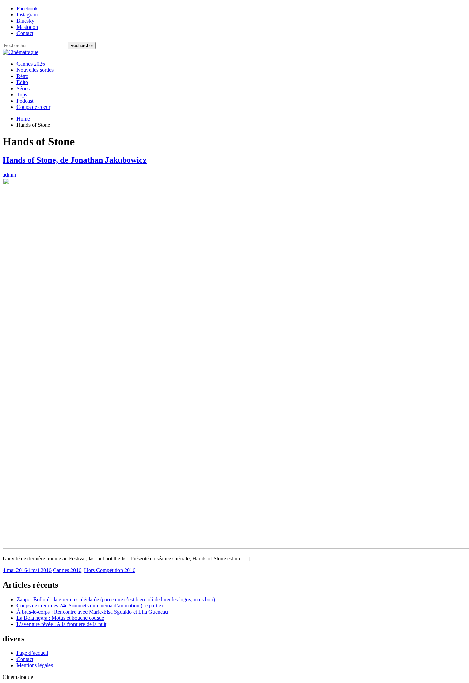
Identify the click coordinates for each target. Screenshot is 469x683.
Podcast (24, 101)
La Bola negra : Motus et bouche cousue (60, 618)
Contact (24, 33)
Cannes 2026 (30, 64)
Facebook (27, 8)
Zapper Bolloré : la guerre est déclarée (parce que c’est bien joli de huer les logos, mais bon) (115, 599)
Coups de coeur (33, 107)
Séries (23, 88)
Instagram (27, 15)
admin (9, 175)
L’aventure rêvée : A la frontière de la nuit (61, 624)
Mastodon (27, 27)
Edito (22, 82)
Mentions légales (34, 665)
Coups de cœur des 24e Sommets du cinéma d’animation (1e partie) (89, 605)
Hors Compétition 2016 (109, 570)
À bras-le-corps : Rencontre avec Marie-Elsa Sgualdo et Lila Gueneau (92, 612)
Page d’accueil (32, 653)
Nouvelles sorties (35, 70)
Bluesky (25, 21)
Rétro (22, 76)
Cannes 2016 (67, 570)
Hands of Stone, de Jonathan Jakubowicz (75, 160)
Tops (21, 95)
